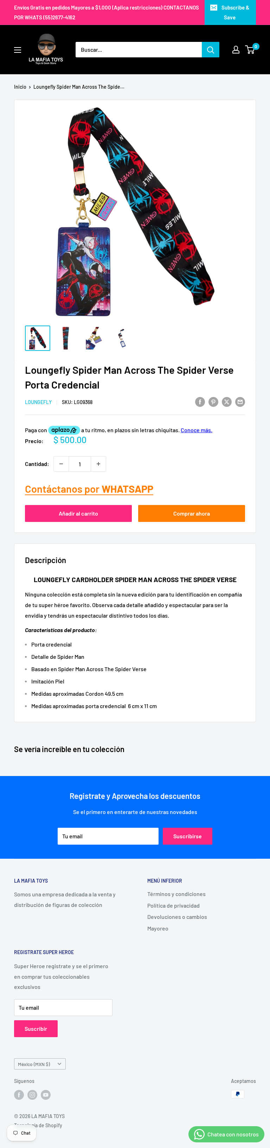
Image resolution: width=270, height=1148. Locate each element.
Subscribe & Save (235, 12)
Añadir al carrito (78, 513)
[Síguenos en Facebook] (19, 1095)
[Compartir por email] (240, 401)
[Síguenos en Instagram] (32, 1095)
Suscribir (36, 1028)
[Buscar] (210, 49)
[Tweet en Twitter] (227, 401)
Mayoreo (157, 928)
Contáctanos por (89, 488)
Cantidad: (37, 463)
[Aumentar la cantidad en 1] (98, 463)
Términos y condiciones (176, 893)
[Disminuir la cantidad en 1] (61, 463)
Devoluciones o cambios (177, 916)
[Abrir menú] (17, 50)
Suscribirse (187, 836)
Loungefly (38, 402)
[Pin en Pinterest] (213, 401)
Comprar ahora (191, 513)
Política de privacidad (173, 905)
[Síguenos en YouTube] (46, 1095)
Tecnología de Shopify (38, 1125)
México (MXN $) (34, 1064)
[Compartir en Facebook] (200, 401)
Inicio (20, 87)
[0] (250, 49)
